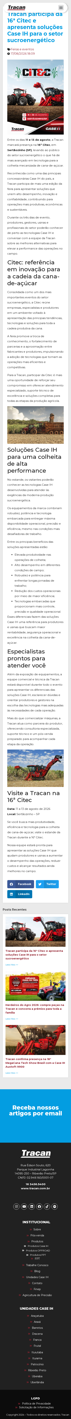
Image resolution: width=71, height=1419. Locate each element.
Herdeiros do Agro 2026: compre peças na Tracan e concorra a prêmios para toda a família (34, 1008)
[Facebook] (39, 1206)
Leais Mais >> (11, 964)
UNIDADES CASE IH (36, 1309)
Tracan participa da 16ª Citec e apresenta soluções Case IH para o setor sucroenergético (34, 954)
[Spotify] (55, 1206)
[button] (61, 7)
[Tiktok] (47, 1206)
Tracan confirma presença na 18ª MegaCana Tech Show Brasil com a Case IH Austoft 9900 (35, 1062)
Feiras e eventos (22, 49)
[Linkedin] (32, 1206)
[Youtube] (24, 1206)
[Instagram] (16, 1206)
